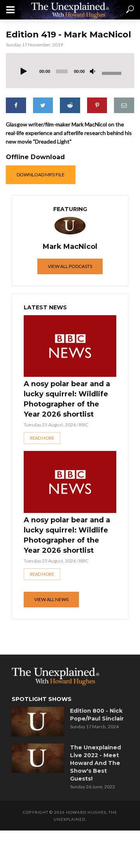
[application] (70, 70)
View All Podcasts (70, 266)
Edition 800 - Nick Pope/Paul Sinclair (97, 714)
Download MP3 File (41, 174)
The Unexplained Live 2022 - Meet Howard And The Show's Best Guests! (95, 763)
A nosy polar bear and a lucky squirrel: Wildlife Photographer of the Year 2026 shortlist (67, 399)
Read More (42, 437)
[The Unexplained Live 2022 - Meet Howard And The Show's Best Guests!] (38, 758)
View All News (51, 599)
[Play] (24, 72)
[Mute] (92, 72)
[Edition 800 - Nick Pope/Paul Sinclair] (38, 721)
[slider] (112, 73)
